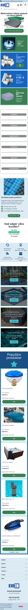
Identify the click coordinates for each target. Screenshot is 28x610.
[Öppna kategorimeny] (21, 5)
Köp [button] (14, 438)
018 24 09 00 (14, 598)
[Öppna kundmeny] (18, 5)
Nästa (17, 552)
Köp (14, 401)
